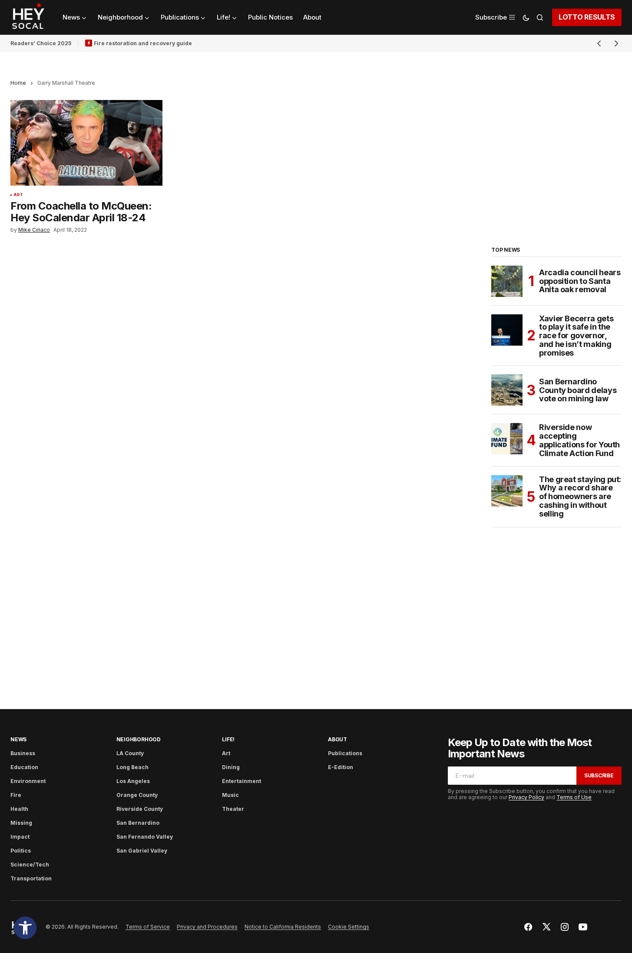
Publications (345, 753)
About (337, 739)
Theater (233, 809)
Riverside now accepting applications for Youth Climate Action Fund (579, 440)
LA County (130, 753)
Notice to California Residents (283, 926)
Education (24, 767)
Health (19, 809)
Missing (21, 823)
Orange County (137, 795)
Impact (20, 836)
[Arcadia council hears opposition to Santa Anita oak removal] (507, 281)
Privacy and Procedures (207, 926)
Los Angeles (133, 781)
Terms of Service (148, 926)
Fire (15, 795)
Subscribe (599, 775)
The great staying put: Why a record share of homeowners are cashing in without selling (580, 496)
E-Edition (340, 767)
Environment (28, 781)
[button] (25, 927)
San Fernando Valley (144, 836)
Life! (228, 739)
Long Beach (132, 767)
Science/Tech (29, 864)
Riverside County (139, 809)
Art (18, 195)
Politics (20, 850)
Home (18, 83)
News (18, 739)
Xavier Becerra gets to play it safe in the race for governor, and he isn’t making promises (576, 335)
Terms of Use (574, 797)
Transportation (31, 878)
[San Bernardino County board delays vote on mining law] (507, 390)
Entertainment (241, 781)
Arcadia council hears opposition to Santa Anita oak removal (579, 281)
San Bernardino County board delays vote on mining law (577, 390)
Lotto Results (587, 17)
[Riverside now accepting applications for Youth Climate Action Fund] (507, 438)
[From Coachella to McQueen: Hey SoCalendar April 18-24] (86, 143)
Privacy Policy (526, 797)
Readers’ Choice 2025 (40, 43)
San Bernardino (137, 823)
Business (22, 753)
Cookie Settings (348, 926)
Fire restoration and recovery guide (143, 43)
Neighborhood (138, 739)
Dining (231, 767)
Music (230, 795)
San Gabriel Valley (141, 850)
